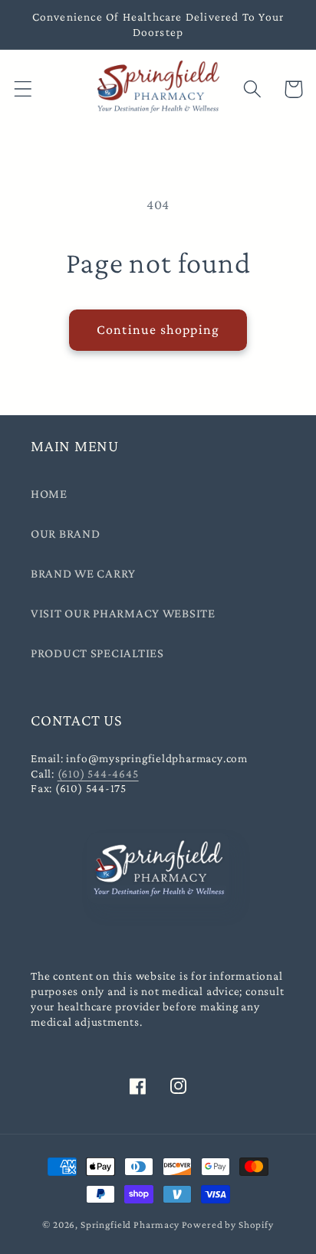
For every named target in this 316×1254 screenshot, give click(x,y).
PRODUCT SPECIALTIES (97, 653)
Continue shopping (158, 329)
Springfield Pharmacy (130, 1224)
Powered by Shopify (228, 1224)
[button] (23, 89)
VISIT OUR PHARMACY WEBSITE (123, 613)
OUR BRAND (65, 533)
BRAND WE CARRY (83, 573)
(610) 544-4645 (98, 773)
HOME (49, 493)
